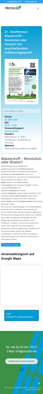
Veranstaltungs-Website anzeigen (21, 148)
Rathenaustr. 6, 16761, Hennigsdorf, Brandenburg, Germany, (18, 139)
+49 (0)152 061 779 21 (23, 347)
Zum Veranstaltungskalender (19, 315)
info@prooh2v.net (25, 351)
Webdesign (8, 387)
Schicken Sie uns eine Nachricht (21, 361)
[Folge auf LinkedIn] (21, 369)
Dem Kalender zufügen (11, 245)
